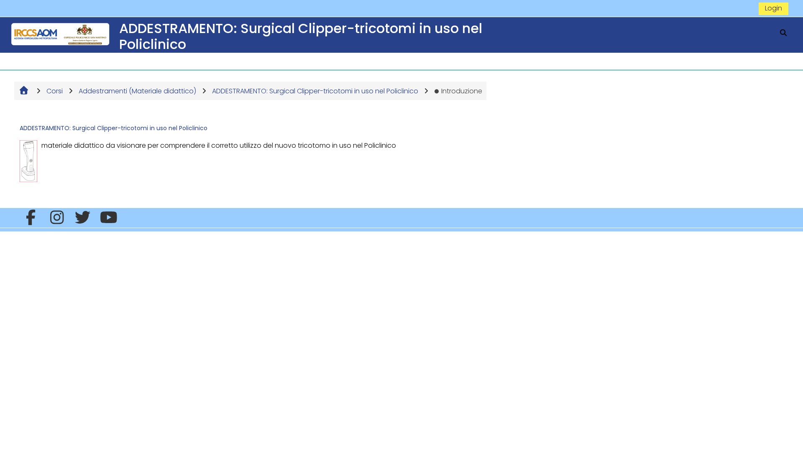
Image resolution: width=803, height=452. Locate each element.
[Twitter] (83, 218)
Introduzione (461, 91)
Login (773, 8)
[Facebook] (30, 218)
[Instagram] (56, 218)
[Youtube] (109, 218)
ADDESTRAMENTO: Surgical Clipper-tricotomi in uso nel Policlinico (113, 128)
